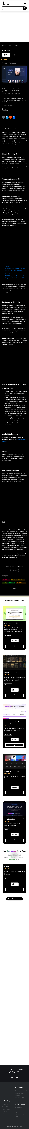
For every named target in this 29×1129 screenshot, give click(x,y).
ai (4, 582)
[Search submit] (25, 8)
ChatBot (10, 45)
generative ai (21, 582)
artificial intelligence (17, 579)
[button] (25, 3)
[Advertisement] (14, 26)
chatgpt (11, 582)
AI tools (6, 579)
